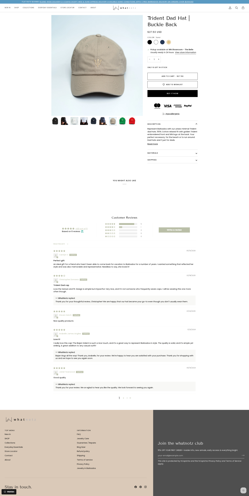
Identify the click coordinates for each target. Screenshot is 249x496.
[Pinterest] (140, 487)
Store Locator (11, 451)
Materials (152, 153)
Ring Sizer (81, 447)
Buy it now (172, 93)
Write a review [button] (174, 229)
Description (154, 124)
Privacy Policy (214, 461)
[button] (16, 8)
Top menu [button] (10, 430)
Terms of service (85, 460)
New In (8, 434)
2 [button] (123, 398)
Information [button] (84, 430)
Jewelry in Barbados (86, 468)
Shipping (81, 455)
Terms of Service (233, 461)
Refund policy (83, 451)
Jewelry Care (83, 438)
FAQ (79, 434)
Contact (9, 455)
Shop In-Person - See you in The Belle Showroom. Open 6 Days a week (122, 2)
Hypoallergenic (172, 113)
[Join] (242, 455)
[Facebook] (135, 487)
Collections (10, 443)
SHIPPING (152, 160)
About (8, 460)
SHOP (7, 438)
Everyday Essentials (14, 447)
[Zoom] (97, 65)
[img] (59, 251)
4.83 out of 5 (81, 228)
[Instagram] (145, 487)
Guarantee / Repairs (86, 443)
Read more (152, 144)
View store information (185, 52)
